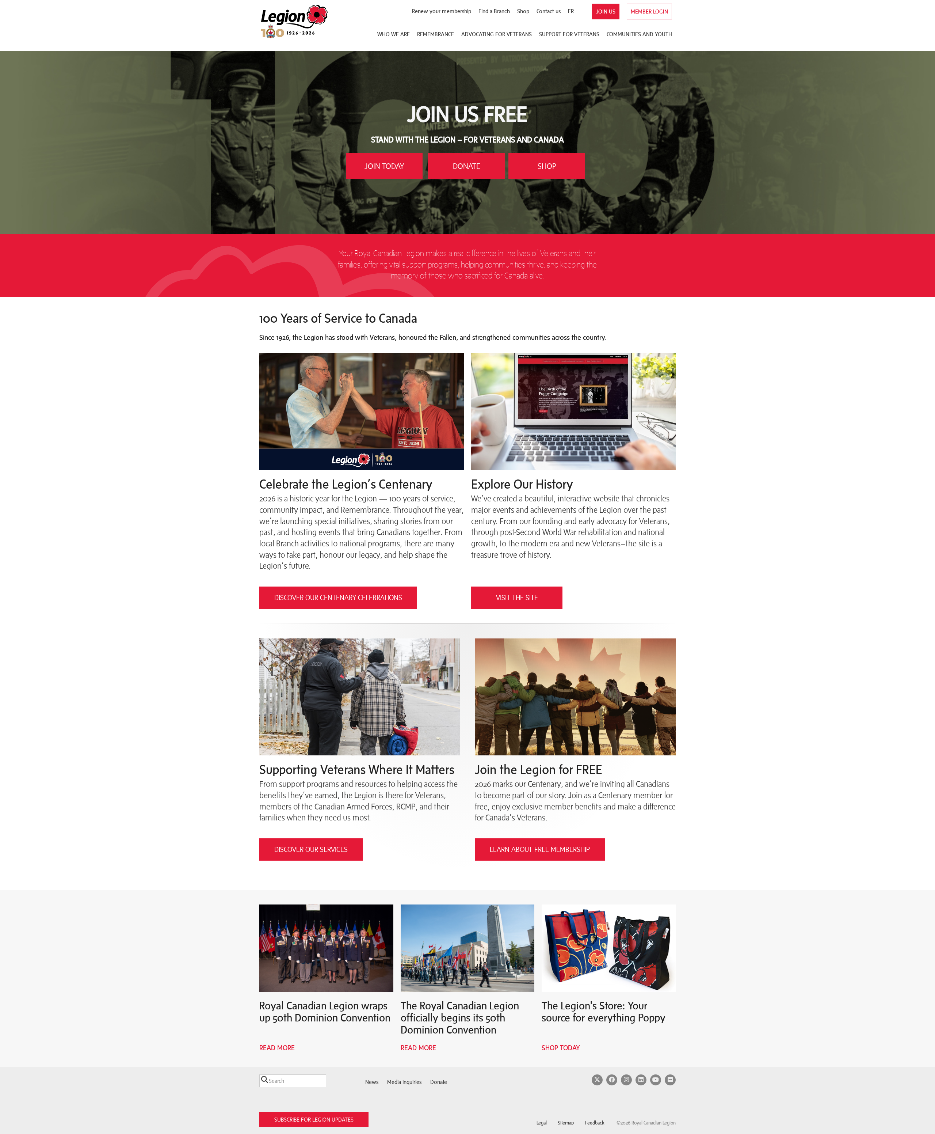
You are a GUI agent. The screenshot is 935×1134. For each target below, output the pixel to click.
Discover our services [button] (311, 849)
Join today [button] (384, 166)
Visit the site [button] (517, 597)
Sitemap (566, 1123)
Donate (438, 1082)
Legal (542, 1123)
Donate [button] (466, 166)
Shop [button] (547, 166)
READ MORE (418, 1048)
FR (571, 11)
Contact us (549, 11)
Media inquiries (404, 1082)
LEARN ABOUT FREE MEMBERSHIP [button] (540, 849)
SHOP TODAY (561, 1048)
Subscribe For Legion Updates (314, 1119)
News (371, 1082)
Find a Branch (494, 11)
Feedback (594, 1123)
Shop (523, 11)
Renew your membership (441, 11)
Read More (277, 1048)
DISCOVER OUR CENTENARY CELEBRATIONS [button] (338, 597)
